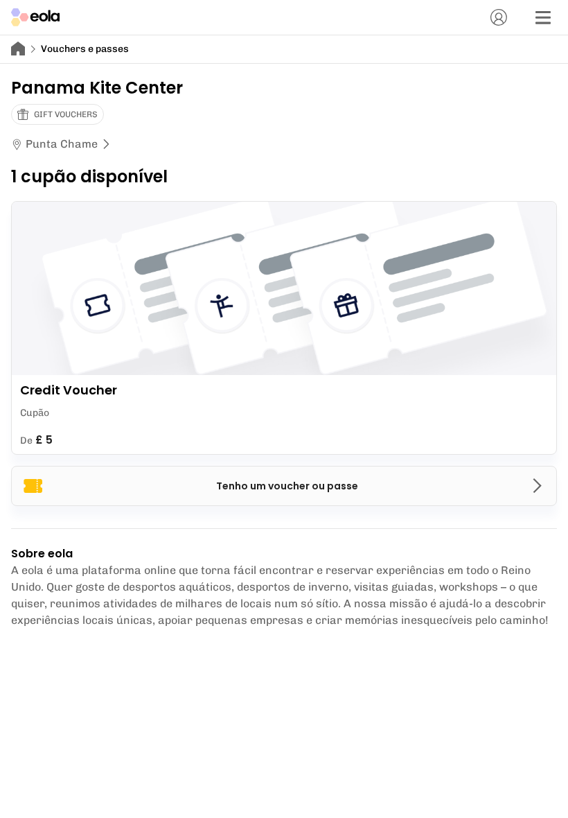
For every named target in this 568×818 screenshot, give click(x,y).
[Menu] (543, 17)
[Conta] (499, 17)
